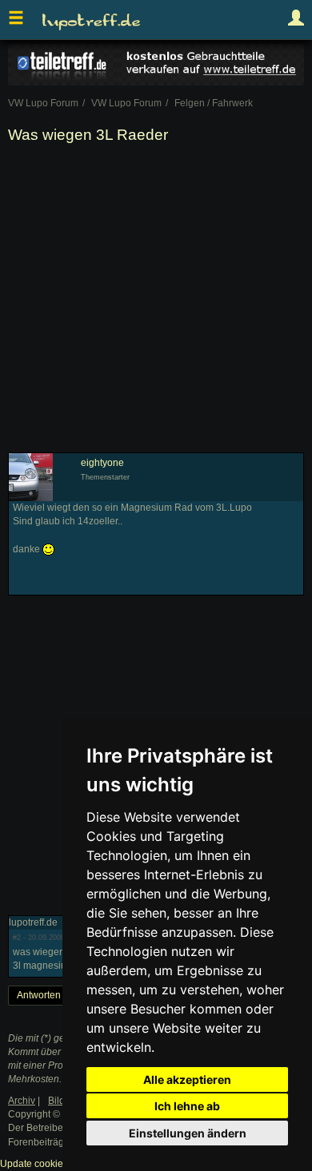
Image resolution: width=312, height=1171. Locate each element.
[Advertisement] (156, 301)
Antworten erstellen (59, 995)
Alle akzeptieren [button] (187, 1079)
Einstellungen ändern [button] (187, 1133)
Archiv (21, 1100)
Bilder (61, 1100)
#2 (17, 938)
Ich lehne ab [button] (187, 1106)
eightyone (102, 462)
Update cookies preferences (61, 1163)
